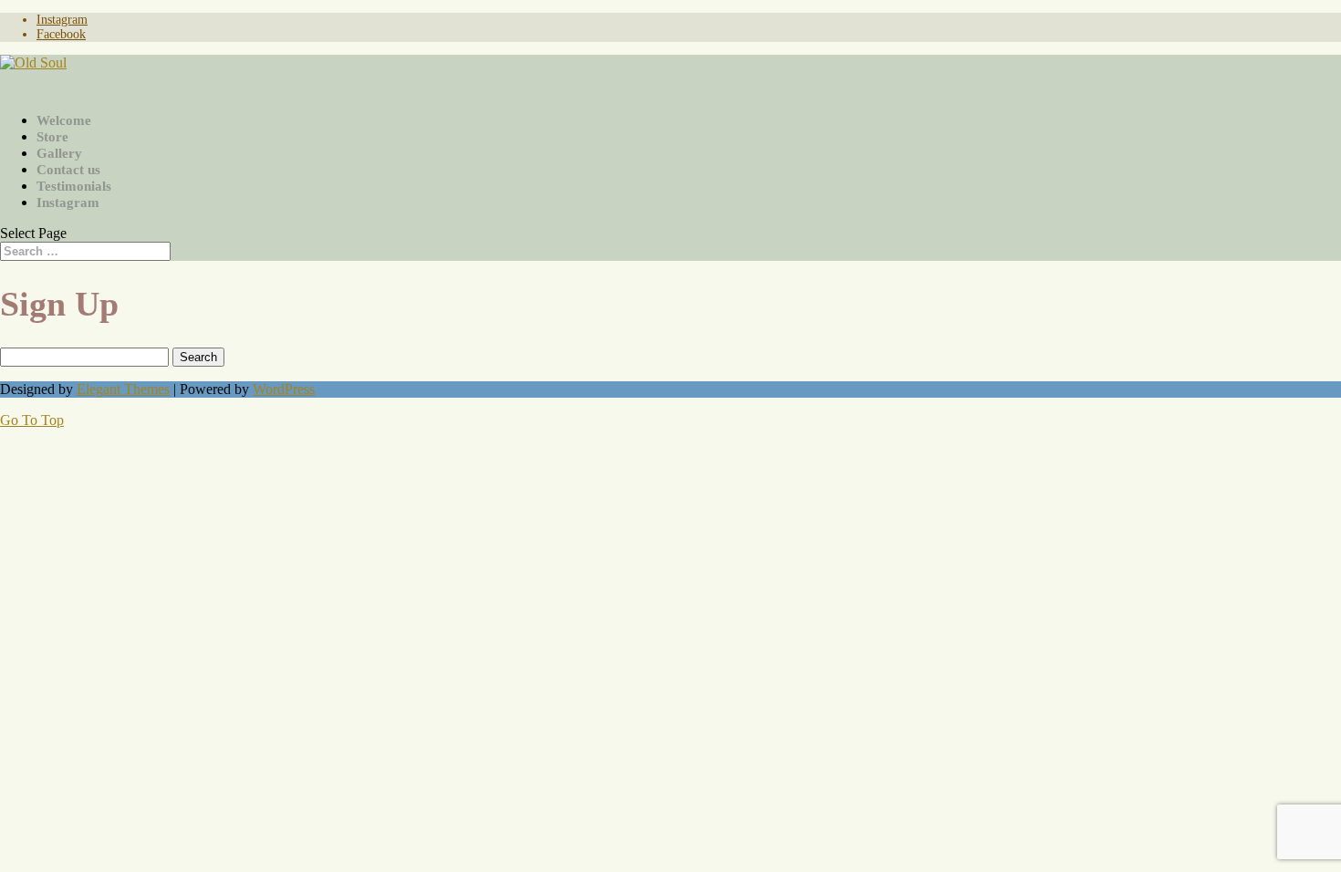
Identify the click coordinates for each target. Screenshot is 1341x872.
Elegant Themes (123, 389)
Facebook (61, 34)
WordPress (284, 389)
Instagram (62, 19)
